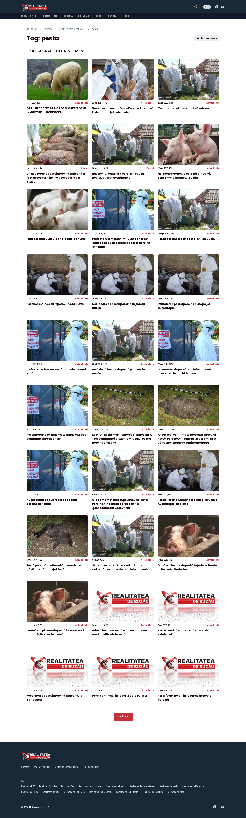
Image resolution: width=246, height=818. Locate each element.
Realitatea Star (68, 786)
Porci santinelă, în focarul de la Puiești (119, 696)
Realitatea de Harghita (152, 792)
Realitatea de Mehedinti (193, 786)
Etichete (48, 29)
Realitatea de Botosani (100, 792)
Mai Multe (123, 716)
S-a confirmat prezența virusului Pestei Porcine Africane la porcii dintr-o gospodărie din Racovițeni (120, 504)
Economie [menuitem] (84, 16)
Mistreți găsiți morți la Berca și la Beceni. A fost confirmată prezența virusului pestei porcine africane (122, 439)
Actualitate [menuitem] (50, 16)
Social (84, 168)
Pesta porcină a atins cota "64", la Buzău (187, 239)
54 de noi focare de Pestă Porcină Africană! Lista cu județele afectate (122, 110)
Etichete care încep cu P (72, 29)
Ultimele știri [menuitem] (29, 16)
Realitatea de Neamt (116, 786)
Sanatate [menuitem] (113, 16)
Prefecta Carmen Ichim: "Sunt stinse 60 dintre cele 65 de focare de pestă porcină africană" (121, 243)
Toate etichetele (209, 38)
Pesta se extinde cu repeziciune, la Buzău (56, 304)
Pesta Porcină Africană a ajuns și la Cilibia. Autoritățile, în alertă (188, 502)
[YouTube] (223, 7)
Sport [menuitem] (128, 16)
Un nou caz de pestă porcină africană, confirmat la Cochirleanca (185, 371)
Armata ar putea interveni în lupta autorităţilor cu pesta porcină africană (120, 567)
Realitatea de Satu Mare (74, 792)
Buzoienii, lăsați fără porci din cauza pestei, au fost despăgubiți (118, 176)
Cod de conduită (91, 767)
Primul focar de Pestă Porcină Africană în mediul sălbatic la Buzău (121, 632)
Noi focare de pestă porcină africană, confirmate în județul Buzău (184, 176)
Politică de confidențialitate (67, 767)
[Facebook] (217, 7)
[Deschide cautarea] (196, 6)
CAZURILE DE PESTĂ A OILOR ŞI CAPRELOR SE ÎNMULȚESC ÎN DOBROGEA (56, 110)
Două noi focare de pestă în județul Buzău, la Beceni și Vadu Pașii (188, 567)
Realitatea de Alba (29, 792)
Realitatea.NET (28, 786)
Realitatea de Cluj (51, 792)
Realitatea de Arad (175, 792)
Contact (25, 767)
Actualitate (81, 102)
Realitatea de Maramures (90, 786)
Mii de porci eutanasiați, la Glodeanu (184, 108)
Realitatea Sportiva (48, 786)
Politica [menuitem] (68, 16)
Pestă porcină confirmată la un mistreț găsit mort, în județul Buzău (54, 567)
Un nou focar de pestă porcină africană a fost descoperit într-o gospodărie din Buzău (56, 178)
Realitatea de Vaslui (169, 786)
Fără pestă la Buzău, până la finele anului (56, 239)
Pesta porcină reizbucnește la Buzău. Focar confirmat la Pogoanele (57, 437)
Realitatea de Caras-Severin (143, 786)
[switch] (207, 7)
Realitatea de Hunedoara (126, 792)
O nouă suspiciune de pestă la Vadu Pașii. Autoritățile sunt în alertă (56, 632)
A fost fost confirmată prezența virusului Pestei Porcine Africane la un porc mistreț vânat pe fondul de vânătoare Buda (187, 439)
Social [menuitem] (99, 16)
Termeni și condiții (41, 767)
